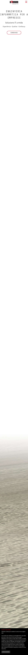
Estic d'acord (6, 651)
